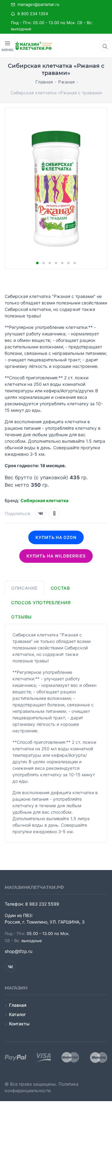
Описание (24, 588)
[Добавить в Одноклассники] (54, 513)
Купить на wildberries (56, 556)
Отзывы (21, 616)
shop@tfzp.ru (18, 951)
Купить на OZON (56, 537)
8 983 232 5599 (42, 904)
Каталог (17, 1014)
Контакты (19, 1023)
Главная (17, 1005)
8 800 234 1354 (31, 13)
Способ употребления (40, 602)
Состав (60, 588)
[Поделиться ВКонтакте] (40, 513)
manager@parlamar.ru (37, 4)
